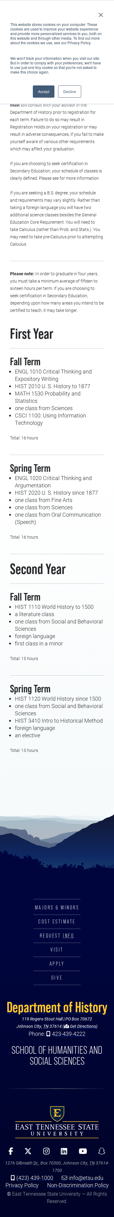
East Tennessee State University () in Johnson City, (57, 1121)
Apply (57, 964)
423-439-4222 (68, 1033)
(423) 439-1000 (34, 1177)
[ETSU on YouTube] (81, 1153)
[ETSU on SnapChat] (99, 1153)
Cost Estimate (57, 922)
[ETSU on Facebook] (9, 1153)
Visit (57, 950)
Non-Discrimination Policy (78, 1185)
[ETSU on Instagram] (44, 1153)
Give (57, 978)
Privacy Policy (22, 1185)
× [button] (100, 12)
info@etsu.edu (86, 1177)
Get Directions (82, 1026)
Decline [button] (69, 91)
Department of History (57, 1007)
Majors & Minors (57, 908)
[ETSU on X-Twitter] (25, 1153)
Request (57, 936)
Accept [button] (43, 91)
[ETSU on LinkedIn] (62, 1153)
